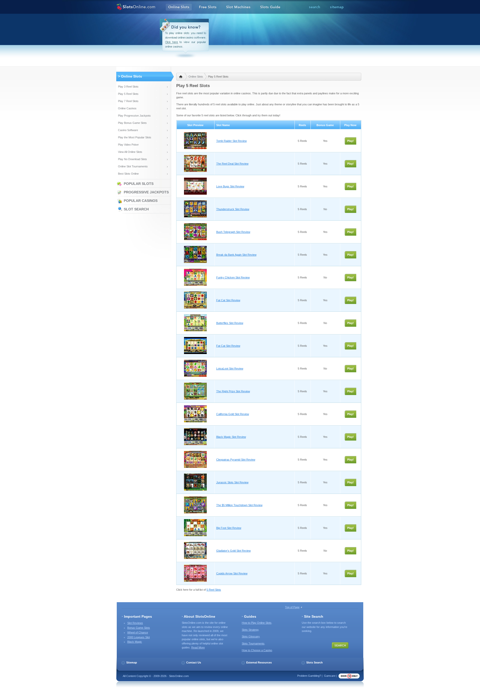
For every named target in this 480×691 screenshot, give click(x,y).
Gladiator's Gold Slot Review (233, 550)
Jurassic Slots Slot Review (232, 482)
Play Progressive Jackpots (134, 115)
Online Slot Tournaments (133, 166)
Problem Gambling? (309, 675)
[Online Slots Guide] (270, 7)
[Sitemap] (337, 7)
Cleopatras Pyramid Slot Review (235, 459)
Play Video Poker (128, 144)
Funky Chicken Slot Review (233, 277)
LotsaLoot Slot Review (229, 368)
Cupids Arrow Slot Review (232, 573)
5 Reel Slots (213, 589)
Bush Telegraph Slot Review (233, 231)
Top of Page (292, 607)
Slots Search (314, 662)
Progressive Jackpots (146, 192)
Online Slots (195, 76)
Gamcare (330, 675)
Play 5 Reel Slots (128, 93)
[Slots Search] (314, 7)
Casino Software (128, 130)
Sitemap (131, 662)
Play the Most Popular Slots (134, 137)
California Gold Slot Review (232, 414)
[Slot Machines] (238, 7)
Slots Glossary (251, 636)
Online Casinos (127, 108)
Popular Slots (139, 184)
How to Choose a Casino (257, 650)
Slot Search (136, 209)
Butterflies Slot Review (229, 322)
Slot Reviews (135, 622)
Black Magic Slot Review (231, 436)
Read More (198, 647)
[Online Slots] (135, 7)
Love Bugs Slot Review (230, 186)
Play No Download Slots (132, 159)
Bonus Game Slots (138, 627)
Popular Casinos (141, 201)
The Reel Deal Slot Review (232, 163)
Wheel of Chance (137, 632)
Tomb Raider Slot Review (231, 140)
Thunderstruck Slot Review (232, 209)
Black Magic (134, 641)
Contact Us (193, 662)
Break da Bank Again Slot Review (236, 254)
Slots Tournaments (253, 643)
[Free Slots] (208, 7)
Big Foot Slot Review (228, 527)
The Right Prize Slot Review (233, 391)
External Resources (259, 662)
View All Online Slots (130, 151)
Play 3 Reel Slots (128, 86)
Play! (350, 140)
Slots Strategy (250, 629)
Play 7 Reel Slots (128, 101)
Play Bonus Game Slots (132, 122)
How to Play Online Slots (257, 622)
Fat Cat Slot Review (228, 300)
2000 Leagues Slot (138, 637)
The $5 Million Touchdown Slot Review (239, 505)
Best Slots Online (128, 173)
